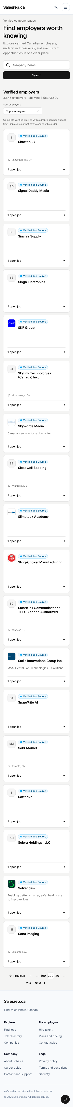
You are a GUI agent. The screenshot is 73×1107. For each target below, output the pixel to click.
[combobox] (39, 65)
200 (50, 975)
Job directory (13, 1036)
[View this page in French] (56, 7)
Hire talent (46, 1029)
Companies (11, 1042)
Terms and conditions (53, 1067)
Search (36, 75)
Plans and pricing (50, 1036)
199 (43, 975)
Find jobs (10, 1029)
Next (38, 983)
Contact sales (48, 1042)
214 (28, 983)
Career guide (12, 1067)
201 (57, 975)
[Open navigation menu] (66, 7)
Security (44, 1074)
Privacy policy (48, 1061)
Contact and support (18, 1074)
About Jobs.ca (13, 1061)
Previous (19, 975)
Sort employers (12, 104)
